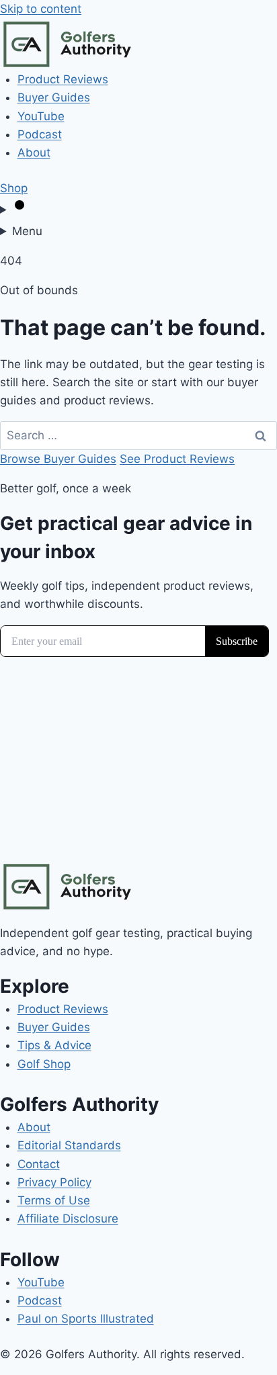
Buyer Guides (53, 97)
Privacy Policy (54, 1182)
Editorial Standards (69, 1145)
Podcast (39, 134)
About (33, 152)
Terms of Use (53, 1200)
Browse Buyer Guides (58, 458)
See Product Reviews (177, 458)
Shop (14, 188)
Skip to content (40, 8)
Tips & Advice (54, 1045)
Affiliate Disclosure (67, 1218)
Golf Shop (44, 1064)
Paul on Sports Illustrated (85, 1318)
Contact (38, 1164)
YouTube (41, 116)
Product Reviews (62, 79)
